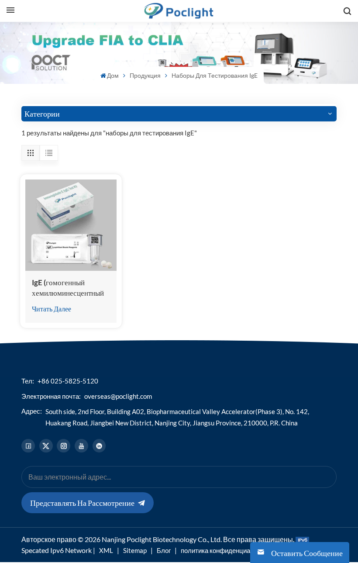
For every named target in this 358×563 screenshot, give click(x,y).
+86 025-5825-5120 (68, 381)
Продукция (145, 75)
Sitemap (135, 550)
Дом (113, 75)
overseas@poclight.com (118, 396)
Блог (164, 550)
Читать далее (51, 308)
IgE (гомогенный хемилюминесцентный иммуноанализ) (68, 288)
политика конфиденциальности (228, 550)
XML (106, 550)
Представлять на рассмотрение (82, 503)
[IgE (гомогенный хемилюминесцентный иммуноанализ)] (71, 225)
